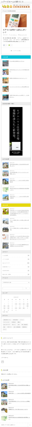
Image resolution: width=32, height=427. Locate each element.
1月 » (7, 311)
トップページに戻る (17, 50)
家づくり (14, 324)
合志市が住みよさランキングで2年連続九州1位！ (19, 70)
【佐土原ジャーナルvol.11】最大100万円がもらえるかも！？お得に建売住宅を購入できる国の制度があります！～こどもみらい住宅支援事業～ (19, 213)
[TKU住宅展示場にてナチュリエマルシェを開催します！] (6, 173)
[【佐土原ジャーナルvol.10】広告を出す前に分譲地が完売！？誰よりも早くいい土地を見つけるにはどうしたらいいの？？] (6, 237)
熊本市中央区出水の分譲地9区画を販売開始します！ (19, 189)
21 (4, 308)
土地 (18, 324)
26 (23, 308)
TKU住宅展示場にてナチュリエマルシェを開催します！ (19, 173)
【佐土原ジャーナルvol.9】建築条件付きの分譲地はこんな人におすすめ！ (19, 245)
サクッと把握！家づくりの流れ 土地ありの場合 (19, 229)
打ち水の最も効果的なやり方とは (16, 61)
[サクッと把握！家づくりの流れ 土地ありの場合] (6, 229)
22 (8, 308)
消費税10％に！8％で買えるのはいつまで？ (18, 409)
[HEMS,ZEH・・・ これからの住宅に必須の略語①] (6, 197)
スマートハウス (6, 322)
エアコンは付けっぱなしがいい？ (14, 31)
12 (23, 303)
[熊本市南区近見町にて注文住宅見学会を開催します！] (6, 165)
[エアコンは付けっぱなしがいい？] (16, 20)
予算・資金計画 (24, 324)
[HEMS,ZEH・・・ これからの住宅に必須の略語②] (6, 181)
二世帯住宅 (13, 322)
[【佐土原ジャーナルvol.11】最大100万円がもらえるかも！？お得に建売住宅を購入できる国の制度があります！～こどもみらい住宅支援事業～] (6, 211)
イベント (21, 319)
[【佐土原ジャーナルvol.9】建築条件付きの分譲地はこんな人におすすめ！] (6, 246)
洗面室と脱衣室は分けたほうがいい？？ (18, 78)
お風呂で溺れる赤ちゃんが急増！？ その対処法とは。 (19, 96)
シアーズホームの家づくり (12, 2)
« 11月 (4, 311)
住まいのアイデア (23, 34)
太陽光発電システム (7, 319)
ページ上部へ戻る (30, 425)
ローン (4, 329)
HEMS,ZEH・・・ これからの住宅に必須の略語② (19, 181)
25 (19, 308)
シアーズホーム (13, 34)
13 (27, 303)
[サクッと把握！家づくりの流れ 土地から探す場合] (6, 221)
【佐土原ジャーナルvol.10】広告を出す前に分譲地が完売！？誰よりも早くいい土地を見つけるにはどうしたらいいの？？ (19, 238)
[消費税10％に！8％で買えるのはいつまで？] (4, 410)
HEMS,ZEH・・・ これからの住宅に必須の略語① (19, 197)
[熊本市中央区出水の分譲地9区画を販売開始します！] (6, 189)
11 (19, 303)
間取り (19, 322)
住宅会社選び (15, 319)
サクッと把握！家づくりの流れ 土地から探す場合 (19, 221)
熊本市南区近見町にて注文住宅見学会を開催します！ (19, 165)
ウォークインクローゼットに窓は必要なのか (19, 86)
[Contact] (2, 361)
